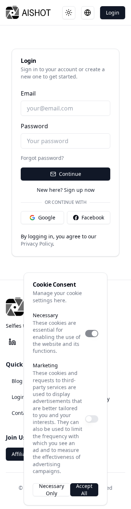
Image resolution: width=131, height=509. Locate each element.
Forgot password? (42, 157)
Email (28, 93)
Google (46, 217)
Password (34, 126)
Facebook (93, 217)
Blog (17, 380)
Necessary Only (51, 489)
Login (112, 12)
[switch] (91, 333)
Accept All (84, 489)
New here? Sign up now (66, 189)
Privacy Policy (37, 243)
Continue (70, 173)
